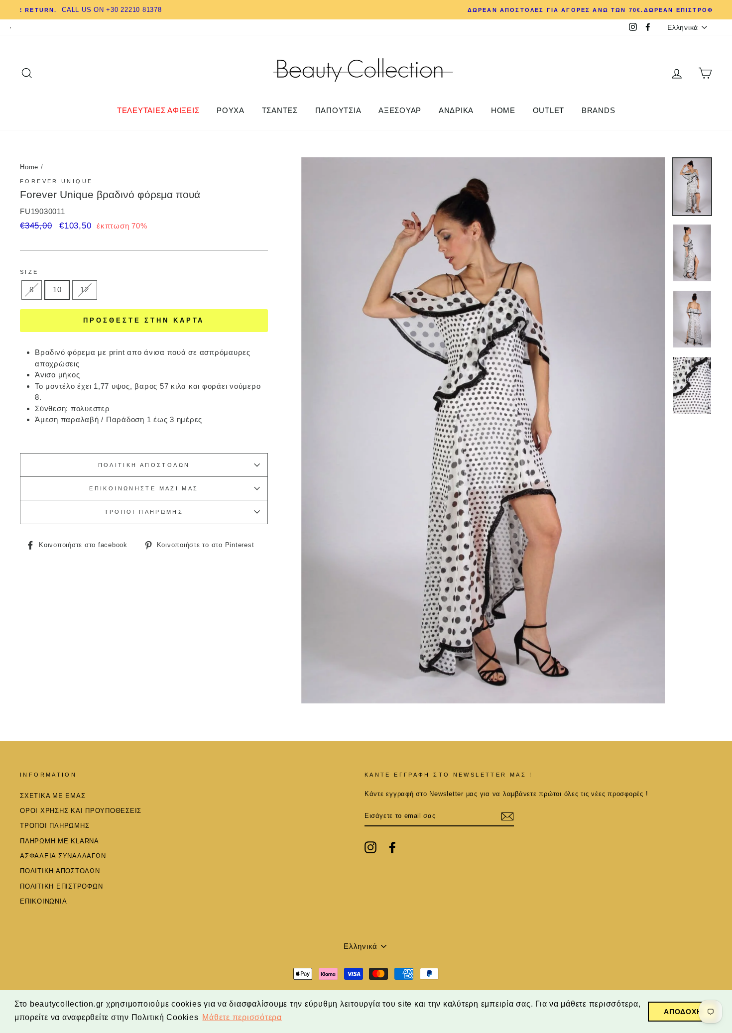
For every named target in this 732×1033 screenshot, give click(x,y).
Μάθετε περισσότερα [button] (242, 1017)
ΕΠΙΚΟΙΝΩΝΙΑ (43, 901)
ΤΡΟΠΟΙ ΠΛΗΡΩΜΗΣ (144, 512)
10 (57, 289)
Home (29, 167)
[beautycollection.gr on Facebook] (392, 847)
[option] (366, 9)
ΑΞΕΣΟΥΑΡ (399, 110)
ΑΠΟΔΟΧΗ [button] (683, 1012)
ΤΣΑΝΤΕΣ (280, 110)
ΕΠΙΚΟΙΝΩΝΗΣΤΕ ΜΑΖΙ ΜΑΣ (143, 488)
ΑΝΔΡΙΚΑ (456, 110)
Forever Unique (56, 181)
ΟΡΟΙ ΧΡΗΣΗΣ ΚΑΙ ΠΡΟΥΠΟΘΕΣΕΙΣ (80, 810)
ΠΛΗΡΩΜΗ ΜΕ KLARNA (59, 841)
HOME (503, 110)
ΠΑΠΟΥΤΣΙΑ (338, 110)
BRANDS (598, 110)
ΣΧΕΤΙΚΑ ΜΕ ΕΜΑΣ (52, 796)
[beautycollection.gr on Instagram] (370, 847)
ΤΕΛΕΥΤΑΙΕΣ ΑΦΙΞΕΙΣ (158, 110)
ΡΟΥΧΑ (230, 110)
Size (29, 272)
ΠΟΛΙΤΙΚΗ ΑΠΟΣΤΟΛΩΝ (144, 465)
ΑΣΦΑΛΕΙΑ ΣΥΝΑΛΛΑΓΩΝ (63, 856)
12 (84, 289)
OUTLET (549, 110)
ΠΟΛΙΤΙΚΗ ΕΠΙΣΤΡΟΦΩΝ (61, 886)
